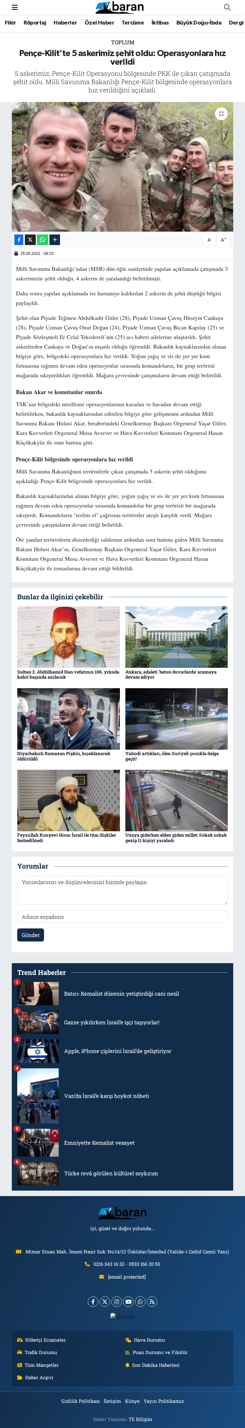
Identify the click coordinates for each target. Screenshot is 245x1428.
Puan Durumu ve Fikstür (160, 1352)
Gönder (31, 935)
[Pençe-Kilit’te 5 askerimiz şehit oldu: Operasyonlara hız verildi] (123, 167)
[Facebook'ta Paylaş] (18, 239)
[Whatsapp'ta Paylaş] (42, 239)
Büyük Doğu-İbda (198, 23)
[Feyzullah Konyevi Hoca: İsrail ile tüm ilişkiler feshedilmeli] (68, 800)
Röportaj (35, 23)
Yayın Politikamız (164, 1401)
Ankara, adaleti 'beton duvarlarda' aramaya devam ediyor (171, 674)
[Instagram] (116, 1301)
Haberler (65, 23)
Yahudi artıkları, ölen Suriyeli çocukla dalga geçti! (172, 756)
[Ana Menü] (15, 7)
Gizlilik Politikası (80, 1401)
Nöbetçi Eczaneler (45, 1340)
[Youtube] (128, 1301)
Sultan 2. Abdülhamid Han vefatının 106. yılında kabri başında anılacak (68, 674)
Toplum (122, 42)
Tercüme (133, 23)
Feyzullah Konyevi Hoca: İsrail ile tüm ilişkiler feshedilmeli (66, 837)
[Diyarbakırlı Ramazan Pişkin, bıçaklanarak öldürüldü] (68, 718)
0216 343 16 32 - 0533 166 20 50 (126, 1264)
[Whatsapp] (140, 1301)
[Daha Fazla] (54, 239)
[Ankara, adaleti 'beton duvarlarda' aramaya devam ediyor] (176, 636)
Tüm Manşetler (42, 1365)
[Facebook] (93, 1301)
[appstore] (122, 1316)
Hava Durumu (149, 1340)
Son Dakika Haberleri (156, 1365)
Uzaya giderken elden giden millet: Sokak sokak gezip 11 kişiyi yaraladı (176, 837)
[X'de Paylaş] (30, 239)
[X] (105, 1301)
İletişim (112, 1401)
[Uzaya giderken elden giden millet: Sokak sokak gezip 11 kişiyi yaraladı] (176, 800)
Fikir (10, 23)
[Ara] (227, 8)
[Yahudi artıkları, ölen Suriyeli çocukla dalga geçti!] (176, 718)
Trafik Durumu (41, 1352)
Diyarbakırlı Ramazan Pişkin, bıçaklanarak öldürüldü (63, 756)
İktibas (160, 23)
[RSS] (152, 1301)
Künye (132, 1401)
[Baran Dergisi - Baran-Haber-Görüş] (120, 7)
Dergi (236, 23)
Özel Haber (99, 23)
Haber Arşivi (39, 1377)
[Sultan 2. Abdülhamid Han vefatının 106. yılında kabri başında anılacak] (68, 636)
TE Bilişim (140, 1419)
